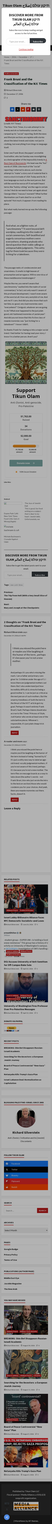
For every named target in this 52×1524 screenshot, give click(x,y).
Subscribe (38, 41)
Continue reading (26, 49)
